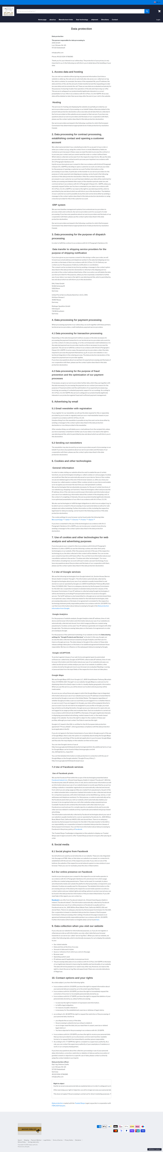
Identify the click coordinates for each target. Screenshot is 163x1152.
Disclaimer (78, 1140)
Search (20, 1140)
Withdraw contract (154, 1149)
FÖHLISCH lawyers (58, 1106)
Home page (42, 20)
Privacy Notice (69, 1140)
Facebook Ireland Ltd (59, 780)
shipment (94, 20)
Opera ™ (92, 520)
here (97, 920)
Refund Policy (22, 1142)
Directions (105, 20)
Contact (115, 20)
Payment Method (36, 1140)
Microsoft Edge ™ (58, 520)
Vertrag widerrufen (33, 1142)
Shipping (26, 1140)
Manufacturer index (66, 20)
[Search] (147, 11)
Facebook (78, 829)
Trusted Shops (80, 1103)
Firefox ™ (84, 520)
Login (158, 20)
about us (53, 20)
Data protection (57, 1103)
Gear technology (82, 20)
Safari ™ (69, 520)
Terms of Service (58, 1140)
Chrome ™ (76, 520)
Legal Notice (47, 1140)
